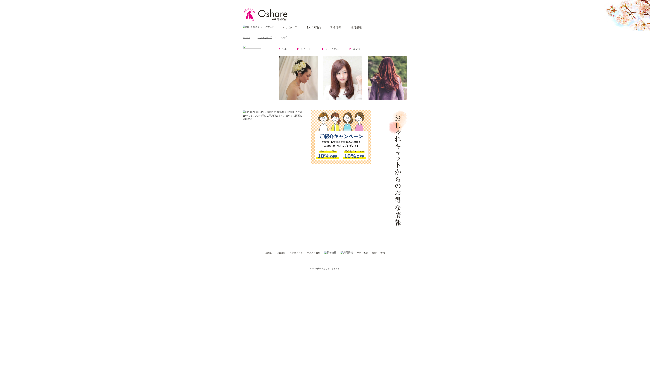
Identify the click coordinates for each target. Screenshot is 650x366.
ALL (284, 48)
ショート (305, 48)
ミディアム (332, 48)
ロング (357, 48)
